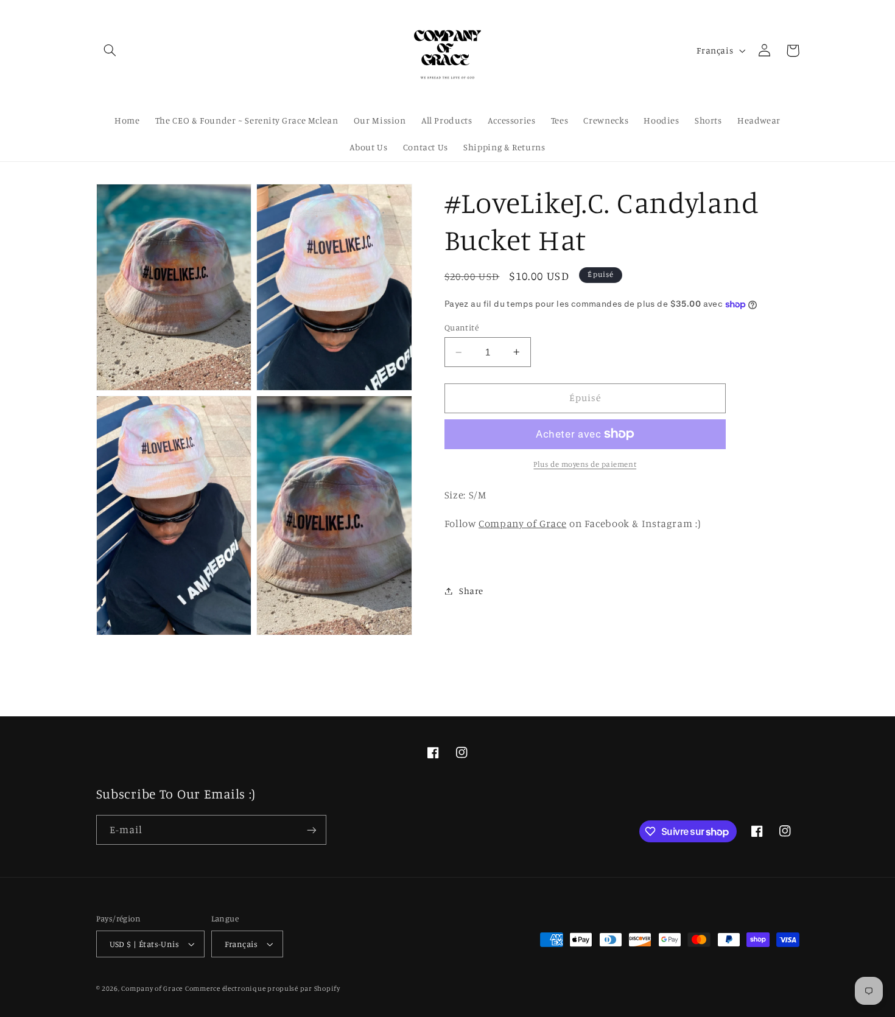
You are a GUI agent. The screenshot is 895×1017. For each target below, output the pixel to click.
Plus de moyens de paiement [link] (584, 464)
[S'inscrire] (311, 830)
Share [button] (471, 590)
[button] (110, 51)
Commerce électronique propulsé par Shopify (262, 988)
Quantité (461, 327)
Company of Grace (152, 988)
